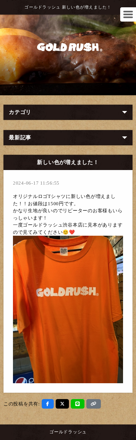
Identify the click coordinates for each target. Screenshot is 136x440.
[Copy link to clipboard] (93, 404)
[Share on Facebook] (48, 404)
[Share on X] (62, 404)
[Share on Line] (77, 404)
